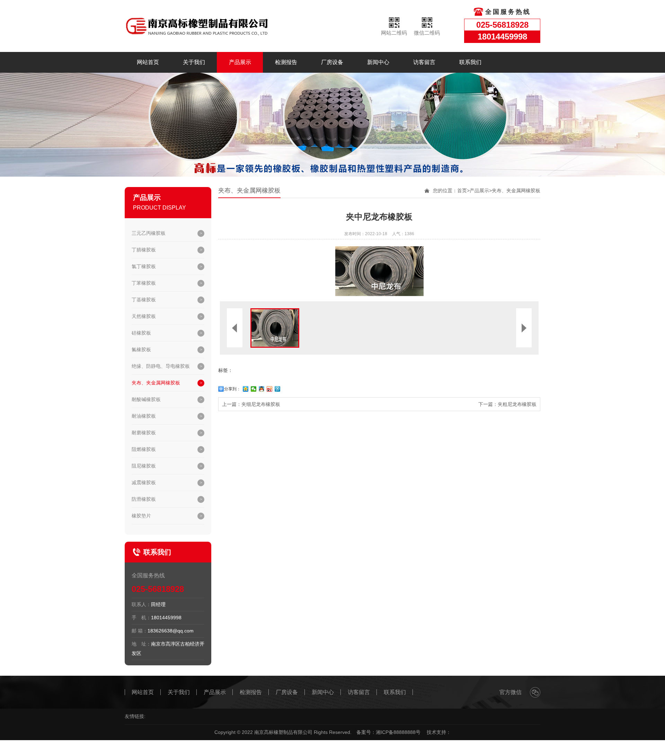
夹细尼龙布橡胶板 (260, 404)
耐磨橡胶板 (144, 432)
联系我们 (470, 62)
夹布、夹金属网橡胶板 (156, 382)
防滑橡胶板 (144, 499)
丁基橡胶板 (144, 299)
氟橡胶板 (141, 349)
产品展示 (240, 62)
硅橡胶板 (141, 333)
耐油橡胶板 (144, 416)
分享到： (232, 389)
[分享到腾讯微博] (278, 389)
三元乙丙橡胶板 (149, 233)
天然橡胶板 (144, 316)
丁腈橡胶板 (144, 249)
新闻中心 (378, 62)
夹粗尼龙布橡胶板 (517, 404)
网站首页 (148, 62)
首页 (462, 190)
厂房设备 (332, 62)
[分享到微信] (254, 389)
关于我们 (194, 62)
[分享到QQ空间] (246, 389)
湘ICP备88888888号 (398, 732)
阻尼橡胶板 (144, 466)
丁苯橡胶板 (144, 283)
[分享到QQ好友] (262, 389)
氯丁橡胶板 (144, 266)
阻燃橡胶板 (144, 449)
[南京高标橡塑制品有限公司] (197, 26)
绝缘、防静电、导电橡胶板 (161, 366)
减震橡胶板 (144, 482)
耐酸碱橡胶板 (146, 399)
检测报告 (286, 62)
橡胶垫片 (141, 515)
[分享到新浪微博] (270, 389)
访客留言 (424, 62)
